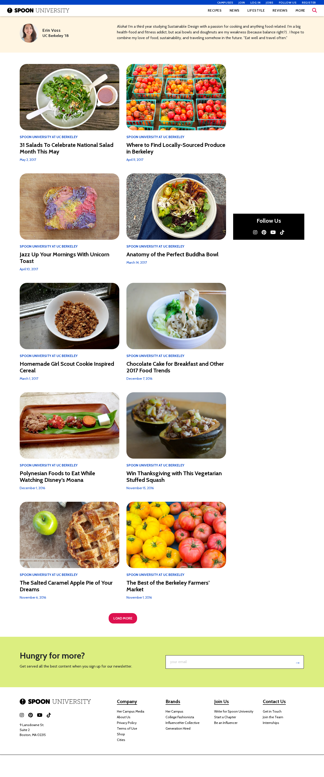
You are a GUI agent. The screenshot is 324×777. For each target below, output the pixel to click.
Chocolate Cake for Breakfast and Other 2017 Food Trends (175, 367)
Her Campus (174, 711)
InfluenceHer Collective (182, 723)
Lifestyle (256, 10)
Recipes (215, 10)
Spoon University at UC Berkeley (49, 137)
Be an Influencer (225, 723)
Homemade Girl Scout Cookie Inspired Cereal (67, 367)
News (235, 10)
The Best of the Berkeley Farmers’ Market (168, 586)
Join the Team (273, 717)
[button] (314, 10)
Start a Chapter (225, 717)
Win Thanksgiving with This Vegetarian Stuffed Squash (174, 476)
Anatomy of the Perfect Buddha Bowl (172, 254)
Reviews (280, 10)
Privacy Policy (127, 723)
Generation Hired (178, 728)
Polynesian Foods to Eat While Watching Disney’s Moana (57, 476)
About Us (123, 717)
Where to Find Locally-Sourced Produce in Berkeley (175, 148)
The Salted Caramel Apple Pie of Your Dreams (66, 586)
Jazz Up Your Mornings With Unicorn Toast (64, 257)
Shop (121, 734)
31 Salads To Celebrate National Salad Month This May (66, 148)
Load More (122, 618)
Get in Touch (272, 711)
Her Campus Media (130, 711)
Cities (121, 740)
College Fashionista (180, 717)
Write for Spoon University (233, 711)
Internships (271, 723)
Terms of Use (127, 728)
